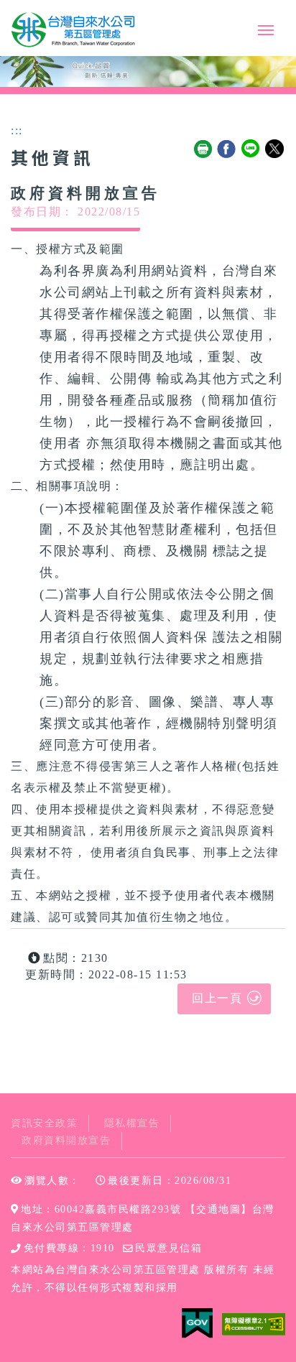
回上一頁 (217, 998)
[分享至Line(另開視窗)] (251, 149)
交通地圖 (218, 1209)
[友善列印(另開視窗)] (203, 149)
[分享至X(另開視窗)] (275, 149)
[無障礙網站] (253, 1323)
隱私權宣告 (132, 1123)
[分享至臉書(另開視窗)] (227, 149)
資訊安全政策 (44, 1123)
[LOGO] (74, 30)
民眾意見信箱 (168, 1248)
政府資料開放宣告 (66, 1140)
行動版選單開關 (265, 33)
